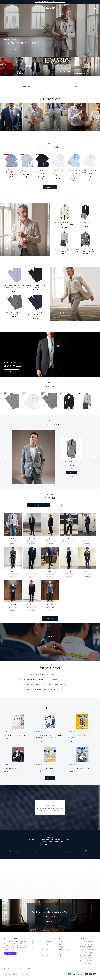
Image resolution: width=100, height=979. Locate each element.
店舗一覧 (61, 14)
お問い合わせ (44, 955)
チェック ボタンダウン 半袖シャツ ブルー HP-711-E (26, 171)
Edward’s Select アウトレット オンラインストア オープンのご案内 (45, 689)
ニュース (54, 14)
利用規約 (61, 947)
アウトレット (45, 14)
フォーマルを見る (11, 371)
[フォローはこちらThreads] (17, 969)
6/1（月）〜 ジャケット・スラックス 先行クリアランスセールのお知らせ (46, 684)
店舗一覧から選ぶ (57, 646)
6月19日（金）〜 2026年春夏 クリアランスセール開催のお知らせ (44, 679)
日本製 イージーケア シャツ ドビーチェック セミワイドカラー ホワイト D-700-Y (58, 172)
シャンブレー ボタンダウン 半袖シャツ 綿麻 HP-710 (11, 171)
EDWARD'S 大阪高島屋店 (87, 952)
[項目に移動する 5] (85, 851)
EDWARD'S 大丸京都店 (86, 957)
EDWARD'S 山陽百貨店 (86, 960)
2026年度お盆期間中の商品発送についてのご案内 (40, 674)
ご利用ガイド (69, 14)
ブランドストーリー (24, 14)
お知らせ (43, 947)
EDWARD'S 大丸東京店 (86, 944)
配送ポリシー (62, 944)
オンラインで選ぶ (42, 646)
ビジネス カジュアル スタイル (79, 768)
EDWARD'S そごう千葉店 (87, 949)
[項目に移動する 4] (67, 851)
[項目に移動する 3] (50, 851)
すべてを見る (69, 668)
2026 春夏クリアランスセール (14, 735)
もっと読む (50, 778)
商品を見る (71, 472)
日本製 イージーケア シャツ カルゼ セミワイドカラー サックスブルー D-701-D (73, 172)
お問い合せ (77, 14)
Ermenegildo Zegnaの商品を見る (50, 844)
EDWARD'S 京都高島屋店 (87, 955)
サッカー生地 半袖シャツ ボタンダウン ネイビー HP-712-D (42, 172)
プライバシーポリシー (64, 952)
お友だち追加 (50, 921)
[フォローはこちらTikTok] (25, 969)
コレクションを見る (12, 49)
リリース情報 (44, 949)
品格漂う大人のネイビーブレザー (15, 768)
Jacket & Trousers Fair (46, 768)
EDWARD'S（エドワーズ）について (12, 938)
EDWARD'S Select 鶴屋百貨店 (88, 963)
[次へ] (97, 117)
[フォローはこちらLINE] (29, 969)
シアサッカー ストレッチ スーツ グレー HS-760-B (71, 462)
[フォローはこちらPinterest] (21, 969)
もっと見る (50, 618)
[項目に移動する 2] (32, 851)
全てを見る (6, 251)
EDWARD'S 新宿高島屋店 (87, 941)
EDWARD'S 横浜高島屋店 (87, 947)
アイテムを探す (35, 14)
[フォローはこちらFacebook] (4, 969)
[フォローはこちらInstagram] (12, 969)
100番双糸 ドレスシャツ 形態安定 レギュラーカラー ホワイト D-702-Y (89, 172)
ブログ (42, 952)
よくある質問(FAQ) (64, 941)
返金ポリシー (62, 955)
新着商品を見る (50, 187)
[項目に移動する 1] (14, 851)
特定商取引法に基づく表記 (66, 949)
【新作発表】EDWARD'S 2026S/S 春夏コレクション (50, 2)
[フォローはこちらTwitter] (8, 969)
